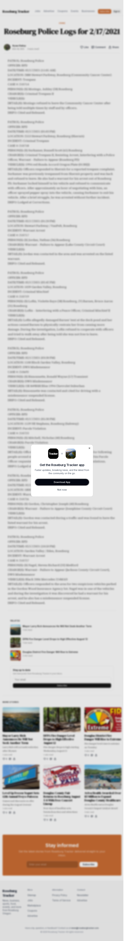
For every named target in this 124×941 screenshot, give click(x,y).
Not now (62, 489)
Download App (62, 482)
